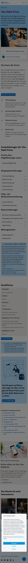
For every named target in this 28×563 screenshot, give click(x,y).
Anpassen (14, 546)
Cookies (5, 538)
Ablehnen (14, 549)
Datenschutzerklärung (18, 537)
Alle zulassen (14, 543)
